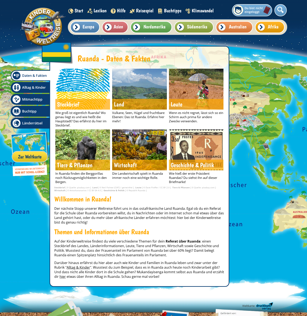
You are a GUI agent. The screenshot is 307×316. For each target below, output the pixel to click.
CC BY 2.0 (165, 187)
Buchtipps (172, 11)
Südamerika (197, 27)
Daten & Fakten (34, 75)
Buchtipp (29, 111)
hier (63, 276)
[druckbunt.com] (257, 306)
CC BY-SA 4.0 (95, 190)
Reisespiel (145, 11)
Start (79, 11)
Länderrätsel (32, 123)
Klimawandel (203, 11)
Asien (118, 27)
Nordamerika (154, 27)
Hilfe (121, 11)
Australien (237, 27)
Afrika (273, 27)
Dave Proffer (152, 187)
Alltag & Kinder (34, 87)
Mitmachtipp (32, 99)
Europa (88, 27)
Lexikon (100, 11)
